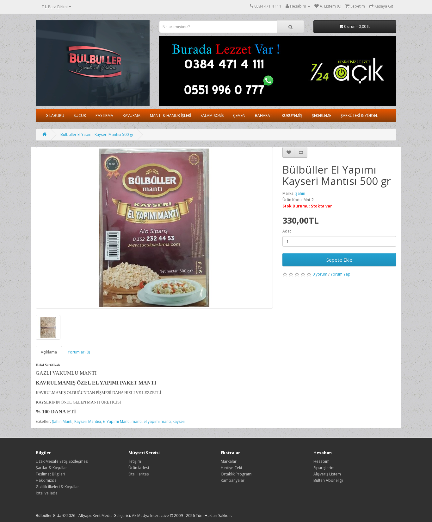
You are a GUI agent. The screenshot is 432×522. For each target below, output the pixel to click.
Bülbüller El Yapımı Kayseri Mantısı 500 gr (96, 134)
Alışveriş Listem (327, 474)
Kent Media (103, 515)
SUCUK (80, 115)
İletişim (134, 461)
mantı (137, 421)
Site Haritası (139, 474)
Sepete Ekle (339, 260)
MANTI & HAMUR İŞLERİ (170, 115)
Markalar (229, 461)
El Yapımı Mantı (116, 421)
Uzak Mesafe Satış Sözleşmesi (62, 461)
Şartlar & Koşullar (51, 467)
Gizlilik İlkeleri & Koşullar (57, 486)
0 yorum (319, 274)
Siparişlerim (324, 467)
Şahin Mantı (62, 421)
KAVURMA (131, 115)
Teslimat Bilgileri (50, 474)
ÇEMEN (239, 115)
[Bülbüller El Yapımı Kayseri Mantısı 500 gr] (154, 228)
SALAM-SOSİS (212, 115)
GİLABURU (55, 115)
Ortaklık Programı (236, 474)
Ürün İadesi (138, 467)
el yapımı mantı (157, 421)
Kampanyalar (232, 480)
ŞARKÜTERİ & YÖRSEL (359, 115)
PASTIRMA (104, 115)
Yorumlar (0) (79, 352)
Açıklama (49, 352)
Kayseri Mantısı (87, 421)
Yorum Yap (340, 274)
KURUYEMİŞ (292, 115)
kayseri (179, 421)
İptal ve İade (47, 493)
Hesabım (321, 461)
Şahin (300, 193)
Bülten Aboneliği (328, 480)
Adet (286, 231)
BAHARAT (263, 115)
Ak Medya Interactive (150, 515)
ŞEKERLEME (321, 115)
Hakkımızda (46, 480)
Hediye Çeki (231, 467)
